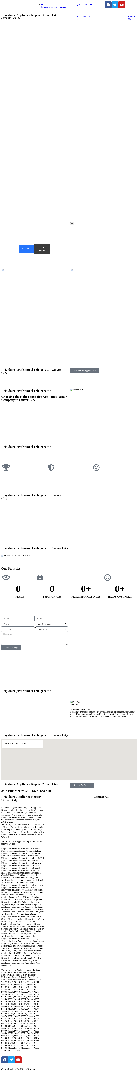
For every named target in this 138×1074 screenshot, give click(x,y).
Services (86, 17)
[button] (73, 710)
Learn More (27, 249)
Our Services (42, 249)
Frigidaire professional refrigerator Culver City (31, 371)
